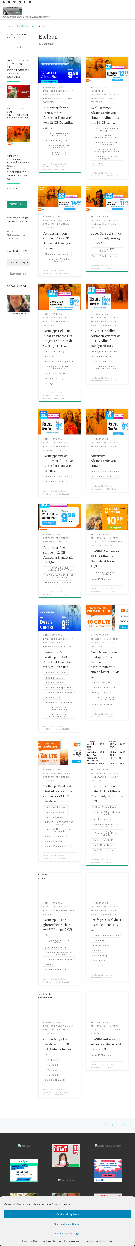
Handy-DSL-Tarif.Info (56, 164)
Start (9, 26)
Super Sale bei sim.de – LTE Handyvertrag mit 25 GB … (106, 238)
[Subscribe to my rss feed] (4, 2)
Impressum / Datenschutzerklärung (36, 1241)
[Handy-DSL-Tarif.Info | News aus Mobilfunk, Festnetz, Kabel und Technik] (12, 10)
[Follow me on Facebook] (20, 2)
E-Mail (12, 189)
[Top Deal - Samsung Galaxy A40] (24, 1170)
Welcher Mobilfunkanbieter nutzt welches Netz (16, 235)
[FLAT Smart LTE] (66, 1155)
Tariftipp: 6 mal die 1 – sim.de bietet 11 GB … (106, 924)
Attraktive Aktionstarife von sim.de (103, 460)
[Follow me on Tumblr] (25, 2)
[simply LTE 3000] (108, 1170)
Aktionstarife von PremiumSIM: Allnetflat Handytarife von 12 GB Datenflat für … (59, 117)
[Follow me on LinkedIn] (30, 2)
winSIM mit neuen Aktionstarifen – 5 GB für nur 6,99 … (106, 1044)
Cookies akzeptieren (67, 1214)
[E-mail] (9, 2)
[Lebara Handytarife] (108, 1145)
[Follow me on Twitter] (14, 2)
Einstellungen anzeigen (67, 1233)
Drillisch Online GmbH (25, 26)
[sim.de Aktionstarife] (18, 135)
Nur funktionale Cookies (67, 1223)
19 (73, 1125)
